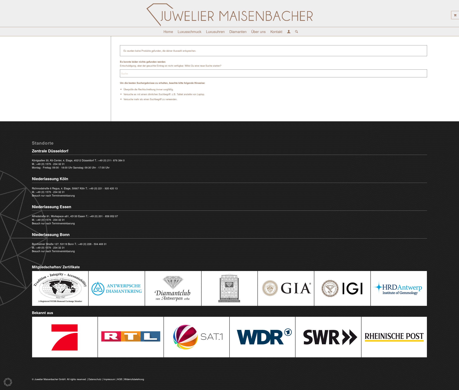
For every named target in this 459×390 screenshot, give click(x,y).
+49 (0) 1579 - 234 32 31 (50, 164)
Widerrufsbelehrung (134, 379)
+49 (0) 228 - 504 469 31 (92, 244)
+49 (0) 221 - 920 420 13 (103, 188)
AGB (119, 379)
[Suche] (295, 31)
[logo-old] (229, 15)
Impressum (109, 379)
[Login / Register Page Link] (289, 31)
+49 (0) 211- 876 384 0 (111, 160)
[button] (8, 382)
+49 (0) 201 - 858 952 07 (103, 216)
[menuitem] (168, 31)
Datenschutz (94, 379)
